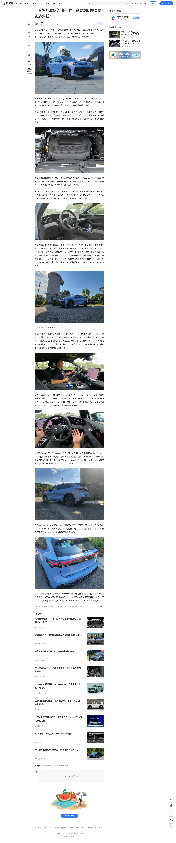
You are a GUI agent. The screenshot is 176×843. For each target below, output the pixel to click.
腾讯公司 (66, 836)
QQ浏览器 (91, 828)
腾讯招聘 (78, 828)
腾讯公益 (84, 828)
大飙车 (37, 676)
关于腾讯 (37, 828)
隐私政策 (59, 828)
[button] (136, 17)
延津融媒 (37, 726)
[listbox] (69, 686)
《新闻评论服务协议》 (62, 766)
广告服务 (71, 828)
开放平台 (65, 828)
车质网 (37, 660)
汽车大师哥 (38, 627)
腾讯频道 (97, 828)
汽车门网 (37, 759)
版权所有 (71, 836)
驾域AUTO (38, 644)
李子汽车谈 (38, 693)
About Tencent (45, 828)
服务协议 (53, 828)
